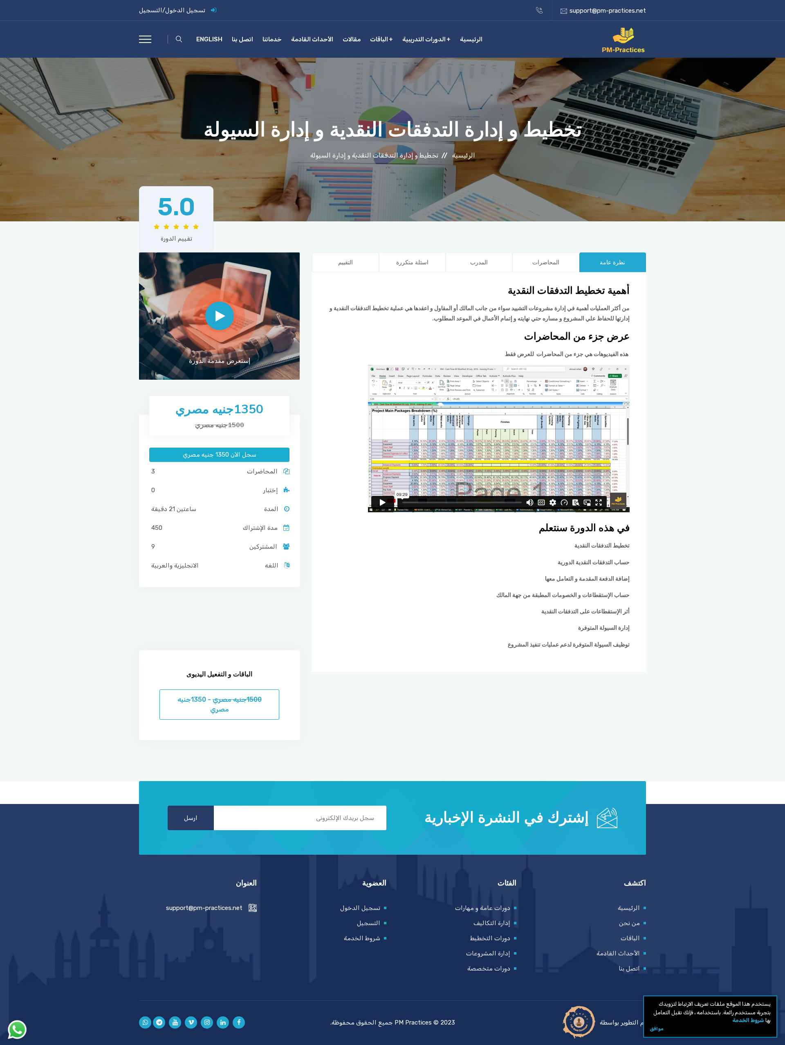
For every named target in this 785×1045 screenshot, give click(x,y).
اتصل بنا (242, 39)
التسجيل (150, 10)
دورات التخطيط (490, 938)
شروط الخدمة (748, 1020)
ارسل (190, 818)
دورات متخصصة (488, 968)
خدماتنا (272, 39)
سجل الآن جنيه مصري (219, 454)
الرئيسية (471, 39)
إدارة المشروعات (488, 953)
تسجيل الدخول (185, 10)
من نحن (629, 923)
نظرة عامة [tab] (612, 262)
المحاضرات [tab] (545, 262)
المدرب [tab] (479, 262)
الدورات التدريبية (424, 39)
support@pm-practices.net (608, 10)
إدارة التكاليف (491, 923)
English (209, 39)
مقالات (352, 39)
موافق (657, 1028)
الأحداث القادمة (312, 39)
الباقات (379, 39)
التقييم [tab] (345, 262)
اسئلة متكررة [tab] (412, 262)
